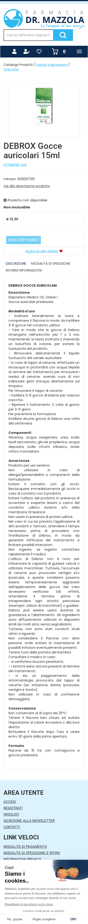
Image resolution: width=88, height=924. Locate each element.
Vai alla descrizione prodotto (27, 186)
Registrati (13, 808)
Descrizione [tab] (16, 263)
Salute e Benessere (51, 64)
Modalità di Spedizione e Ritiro (32, 853)
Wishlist (11, 814)
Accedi (10, 802)
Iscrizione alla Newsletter (29, 821)
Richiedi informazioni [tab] (24, 270)
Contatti (12, 827)
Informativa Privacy (22, 859)
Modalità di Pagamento (25, 847)
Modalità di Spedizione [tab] (50, 263)
